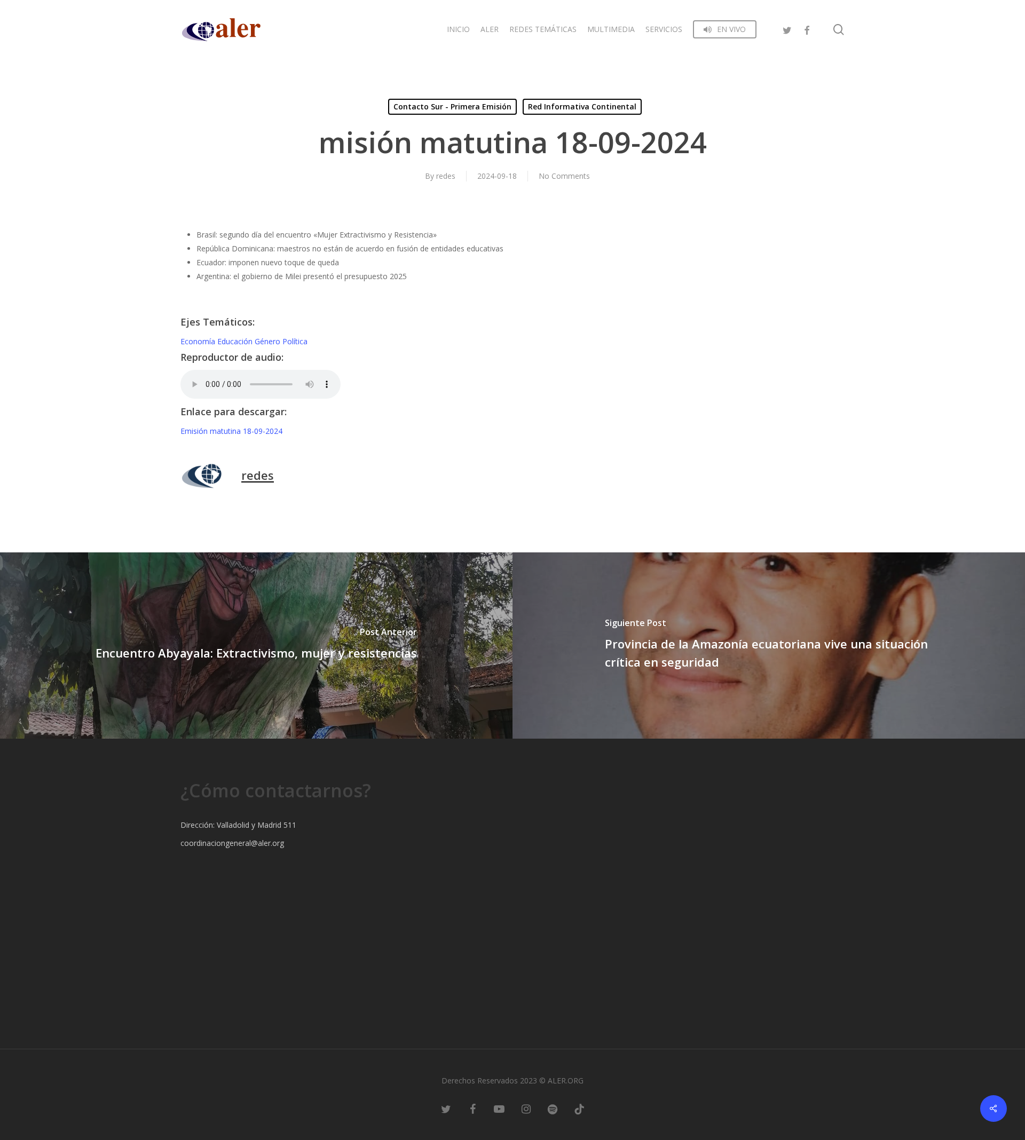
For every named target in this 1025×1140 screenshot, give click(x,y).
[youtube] (499, 1108)
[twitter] (787, 29)
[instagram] (526, 1108)
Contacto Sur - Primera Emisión (452, 106)
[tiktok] (579, 1108)
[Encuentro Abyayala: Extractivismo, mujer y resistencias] (256, 645)
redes (445, 176)
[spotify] (553, 1108)
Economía (198, 341)
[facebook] (806, 29)
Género (268, 341)
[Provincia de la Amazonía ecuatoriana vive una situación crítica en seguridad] (768, 645)
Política (295, 341)
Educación (236, 341)
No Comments (564, 176)
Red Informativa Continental (582, 106)
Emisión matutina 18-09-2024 (231, 431)
